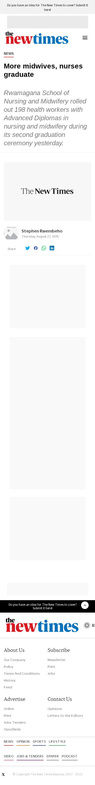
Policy (8, 667)
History (9, 680)
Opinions (55, 709)
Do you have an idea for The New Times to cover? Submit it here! (43, 606)
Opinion (23, 741)
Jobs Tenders (15, 722)
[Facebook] (35, 248)
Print (51, 667)
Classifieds (12, 729)
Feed (8, 687)
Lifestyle (57, 741)
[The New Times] (36, 43)
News (9, 53)
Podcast (70, 756)
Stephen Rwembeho (42, 230)
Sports (39, 741)
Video (9, 756)
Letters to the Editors (65, 715)
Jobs (51, 673)
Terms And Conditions (22, 673)
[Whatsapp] (44, 248)
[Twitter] (27, 248)
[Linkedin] (52, 248)
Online (9, 709)
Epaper (53, 756)
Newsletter (57, 660)
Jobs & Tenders (30, 756)
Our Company (14, 660)
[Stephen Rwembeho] (11, 239)
